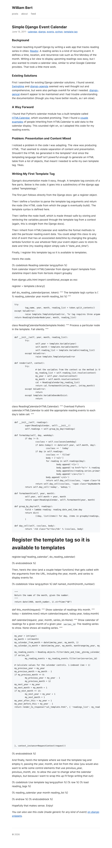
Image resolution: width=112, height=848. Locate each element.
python (59, 31)
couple (84, 117)
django (42, 31)
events (50, 31)
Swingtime (18, 86)
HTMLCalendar (21, 117)
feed (33, 13)
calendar (32, 31)
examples (17, 121)
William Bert (22, 8)
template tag (70, 31)
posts (15, 13)
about (24, 13)
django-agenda (39, 86)
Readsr (34, 51)
